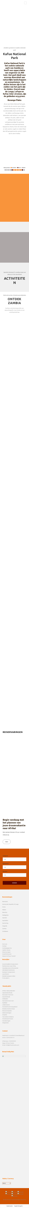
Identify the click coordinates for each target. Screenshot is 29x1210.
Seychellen (5, 920)
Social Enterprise (6, 954)
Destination (6, 863)
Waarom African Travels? (9, 956)
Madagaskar (5, 915)
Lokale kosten (6, 1004)
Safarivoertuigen (6, 1012)
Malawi (4, 909)
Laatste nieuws (6, 950)
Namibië (4, 917)
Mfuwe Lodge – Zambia (12, 634)
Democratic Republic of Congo (10, 904)
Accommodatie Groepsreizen (10, 964)
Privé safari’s (5, 978)
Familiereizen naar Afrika (9, 966)
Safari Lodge (8, 636)
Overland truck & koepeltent (9, 1006)
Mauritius (4, 912)
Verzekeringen (6, 1020)
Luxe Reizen (5, 974)
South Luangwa (16, 636)
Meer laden (14, 716)
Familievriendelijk (10, 661)
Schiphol (4, 1014)
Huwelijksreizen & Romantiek (10, 968)
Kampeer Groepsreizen (8, 972)
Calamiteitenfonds (7, 992)
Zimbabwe (5, 931)
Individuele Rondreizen (8, 970)
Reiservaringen (6, 952)
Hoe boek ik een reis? (8, 1000)
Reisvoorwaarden (7, 1010)
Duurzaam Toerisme (7, 994)
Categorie (5, 855)
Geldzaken (5, 998)
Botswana (5, 901)
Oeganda (4, 926)
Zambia (4, 928)
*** (3, 697)
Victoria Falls (20, 697)
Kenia (3, 907)
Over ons (4, 944)
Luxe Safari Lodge (19, 661)
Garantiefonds (6, 996)
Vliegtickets (5, 1022)
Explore (5, 799)
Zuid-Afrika (5, 923)
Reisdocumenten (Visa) (8, 1008)
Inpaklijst (4, 1002)
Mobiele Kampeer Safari (8, 976)
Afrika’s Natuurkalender (8, 990)
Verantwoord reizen (7, 1018)
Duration (5, 871)
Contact (4, 946)
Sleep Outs (5, 663)
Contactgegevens (7, 948)
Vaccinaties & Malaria (8, 1016)
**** (4, 636)
